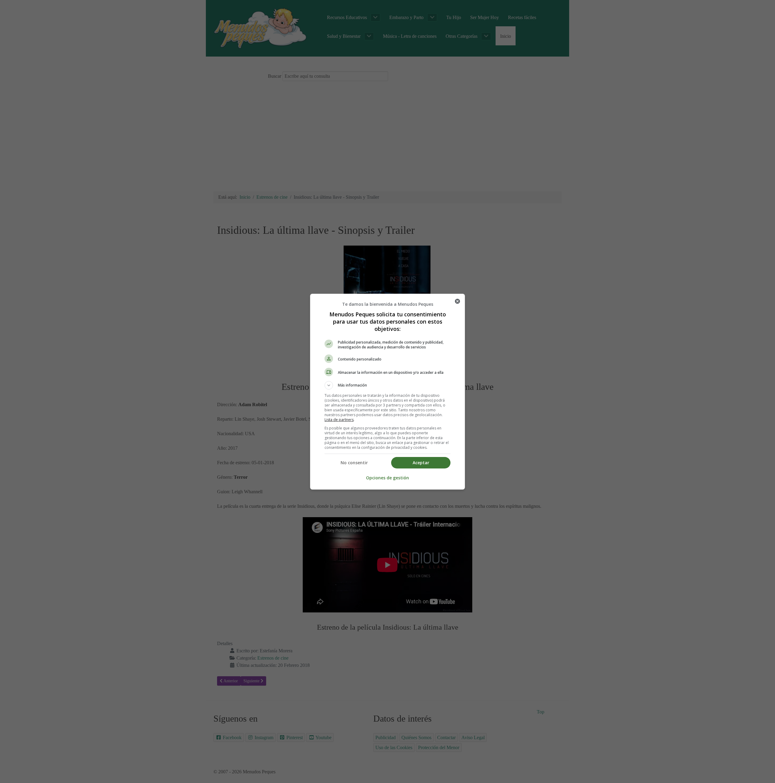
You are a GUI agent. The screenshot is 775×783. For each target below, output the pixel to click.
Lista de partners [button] (339, 419)
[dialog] (387, 392)
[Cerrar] (457, 301)
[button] (387, 385)
